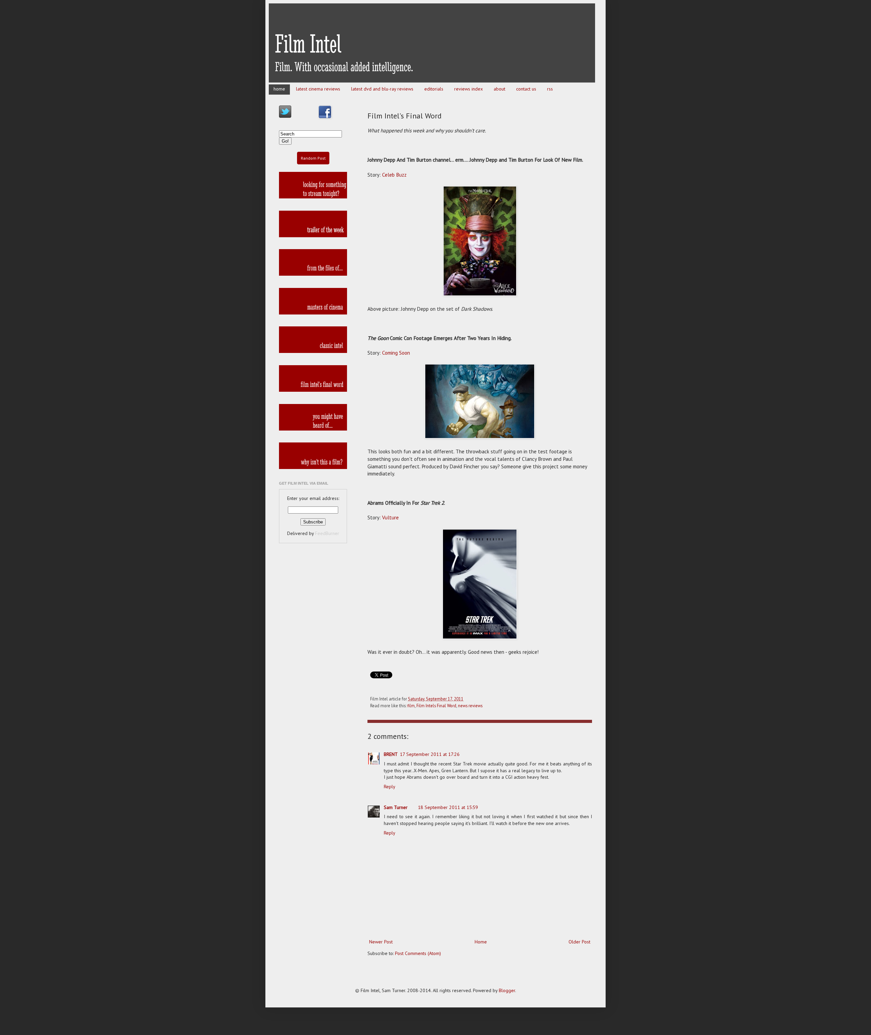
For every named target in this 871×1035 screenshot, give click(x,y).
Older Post (579, 942)
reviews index (468, 89)
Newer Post (381, 942)
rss (550, 89)
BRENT (391, 754)
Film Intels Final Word (436, 705)
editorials (433, 89)
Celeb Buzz (394, 174)
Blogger (507, 990)
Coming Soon (396, 352)
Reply (389, 786)
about (499, 89)
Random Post (313, 158)
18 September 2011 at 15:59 (448, 807)
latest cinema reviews (318, 89)
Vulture (390, 517)
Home (481, 942)
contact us (526, 89)
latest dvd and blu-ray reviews (382, 89)
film (411, 705)
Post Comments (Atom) (418, 953)
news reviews (470, 705)
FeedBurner (327, 533)
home (279, 89)
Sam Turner (396, 807)
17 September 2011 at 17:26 (430, 754)
